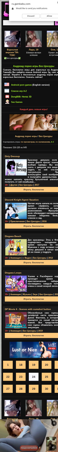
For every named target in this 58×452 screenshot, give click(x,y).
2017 (37, 185)
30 (46, 388)
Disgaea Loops (13, 272)
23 (20, 376)
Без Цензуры (45, 136)
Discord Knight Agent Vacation (22, 199)
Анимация (15, 258)
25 (46, 376)
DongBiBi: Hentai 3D (21, 96)
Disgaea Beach (13, 236)
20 (46, 364)
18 (20, 364)
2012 (50, 258)
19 (33, 364)
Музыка (27, 294)
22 (8, 376)
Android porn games (21, 85)
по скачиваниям (43, 142)
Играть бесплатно (34, 189)
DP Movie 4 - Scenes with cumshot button (28, 309)
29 (33, 388)
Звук (35, 294)
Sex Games (16, 102)
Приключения (17, 221)
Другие (13, 185)
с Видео (27, 258)
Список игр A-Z (19, 91)
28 (20, 388)
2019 (40, 331)
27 (8, 388)
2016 (44, 221)
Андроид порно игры (26, 136)
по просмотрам (28, 142)
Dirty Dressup (12, 156)
